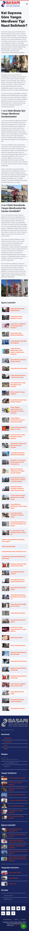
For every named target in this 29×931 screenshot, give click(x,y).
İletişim (23, 919)
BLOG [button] (16, 919)
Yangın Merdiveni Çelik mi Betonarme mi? (14, 551)
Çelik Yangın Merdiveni (8, 546)
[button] (27, 4)
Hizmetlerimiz (7, 919)
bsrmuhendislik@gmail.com (11, 763)
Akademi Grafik (18, 925)
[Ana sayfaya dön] (10, 4)
